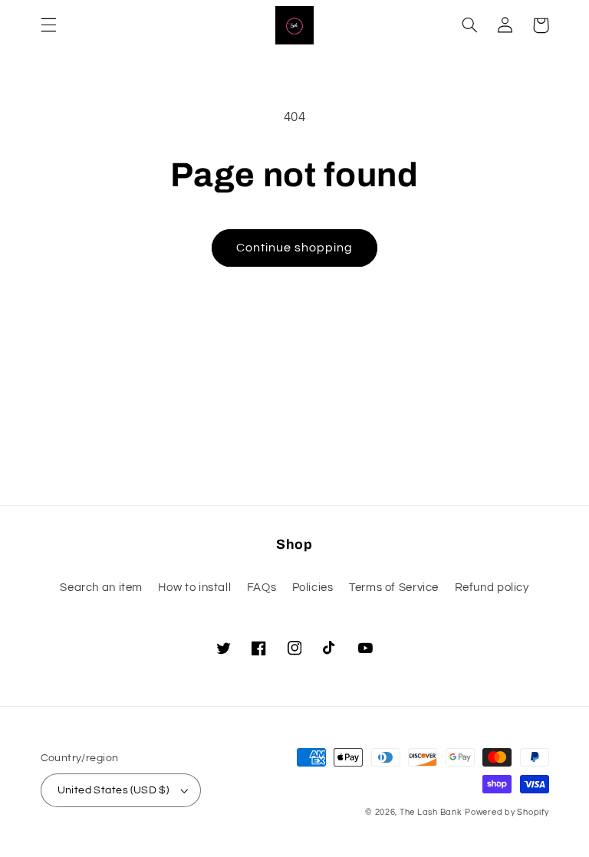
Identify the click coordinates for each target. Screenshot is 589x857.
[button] (48, 25)
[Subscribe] (421, 486)
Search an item (101, 587)
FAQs (262, 587)
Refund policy (492, 587)
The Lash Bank (431, 812)
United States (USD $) (113, 790)
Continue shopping (295, 247)
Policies (313, 587)
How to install (194, 587)
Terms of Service (394, 587)
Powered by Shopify (506, 812)
